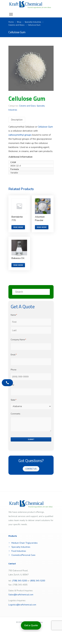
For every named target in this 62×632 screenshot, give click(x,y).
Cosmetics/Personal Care (23, 555)
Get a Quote (31, 625)
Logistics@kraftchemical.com (22, 604)
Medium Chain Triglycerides (24, 542)
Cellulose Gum (45, 126)
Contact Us (31, 468)
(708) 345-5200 (19, 580)
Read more (18, 227)
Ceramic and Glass (27, 106)
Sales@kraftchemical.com (20, 594)
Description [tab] (17, 119)
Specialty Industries (20, 547)
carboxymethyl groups (20, 135)
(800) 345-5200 (37, 580)
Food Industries (18, 551)
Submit (31, 439)
